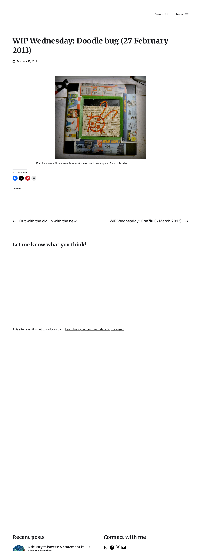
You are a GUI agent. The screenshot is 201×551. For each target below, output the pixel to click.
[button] (161, 14)
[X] (117, 547)
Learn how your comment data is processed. (94, 329)
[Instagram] (106, 547)
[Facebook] (111, 547)
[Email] (123, 547)
